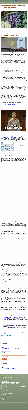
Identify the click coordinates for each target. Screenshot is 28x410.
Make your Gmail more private (6, 346)
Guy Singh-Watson (4, 281)
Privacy (25, 405)
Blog (2, 388)
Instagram (3, 385)
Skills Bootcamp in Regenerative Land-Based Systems (13, 317)
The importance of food (5, 345)
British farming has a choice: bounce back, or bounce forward (11, 365)
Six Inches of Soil (5, 319)
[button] (25, 3)
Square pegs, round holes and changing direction (9, 351)
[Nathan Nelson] (0, 3)
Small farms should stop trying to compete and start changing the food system (13, 366)
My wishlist (24, 404)
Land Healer (10, 325)
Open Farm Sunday (5, 323)
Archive (3, 354)
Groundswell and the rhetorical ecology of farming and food (10, 348)
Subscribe (4, 358)
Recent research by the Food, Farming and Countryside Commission (10, 296)
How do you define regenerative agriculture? (10, 104)
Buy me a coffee (19, 404)
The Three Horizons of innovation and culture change (9, 368)
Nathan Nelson (7, 376)
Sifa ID (22, 405)
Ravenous (16, 327)
